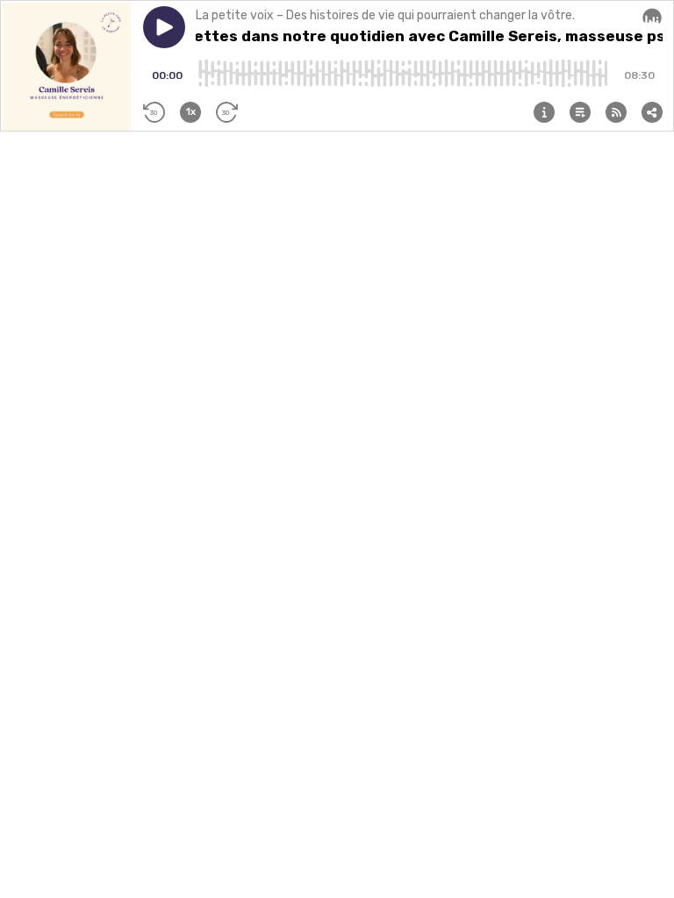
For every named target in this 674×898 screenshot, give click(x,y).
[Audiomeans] (652, 16)
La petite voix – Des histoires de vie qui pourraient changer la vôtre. (385, 15)
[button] (164, 27)
